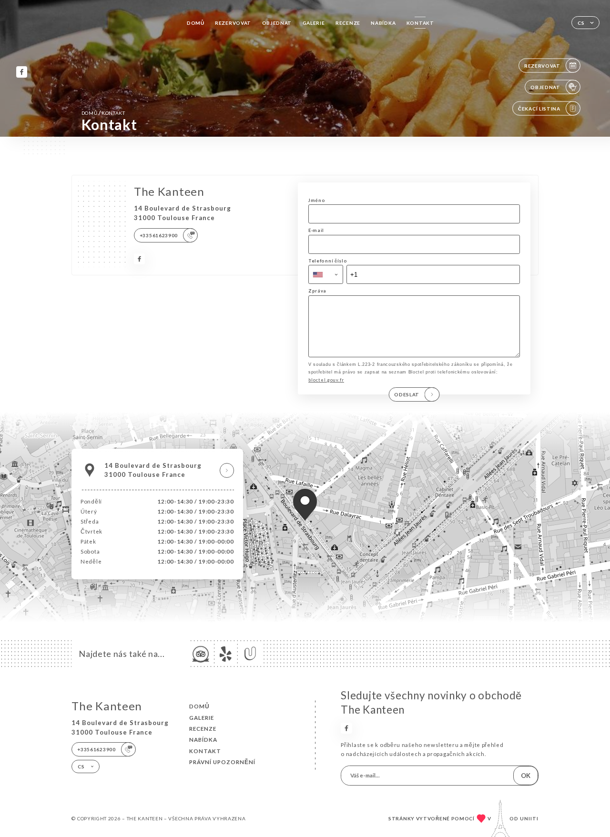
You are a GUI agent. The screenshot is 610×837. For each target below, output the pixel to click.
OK (525, 775)
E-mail (316, 230)
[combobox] (325, 274)
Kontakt (420, 23)
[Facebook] (21, 71)
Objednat (277, 23)
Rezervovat (233, 23)
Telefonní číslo (327, 260)
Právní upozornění (222, 762)
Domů (195, 23)
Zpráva (317, 290)
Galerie (314, 23)
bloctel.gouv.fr (326, 380)
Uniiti (529, 818)
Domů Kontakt (103, 113)
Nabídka (383, 23)
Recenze (348, 23)
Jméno (316, 200)
